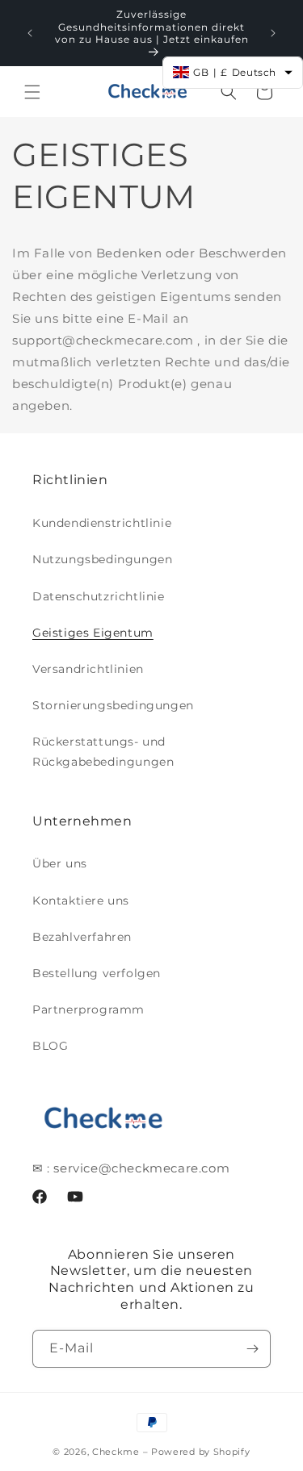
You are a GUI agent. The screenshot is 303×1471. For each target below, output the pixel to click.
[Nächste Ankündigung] (273, 33)
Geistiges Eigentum (93, 632)
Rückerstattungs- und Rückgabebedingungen (103, 751)
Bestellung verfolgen (96, 973)
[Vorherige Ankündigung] (30, 33)
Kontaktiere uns (80, 900)
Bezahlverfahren (82, 937)
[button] (32, 92)
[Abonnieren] (252, 1349)
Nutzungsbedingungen (102, 559)
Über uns (59, 863)
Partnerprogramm (88, 1009)
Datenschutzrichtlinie (98, 596)
